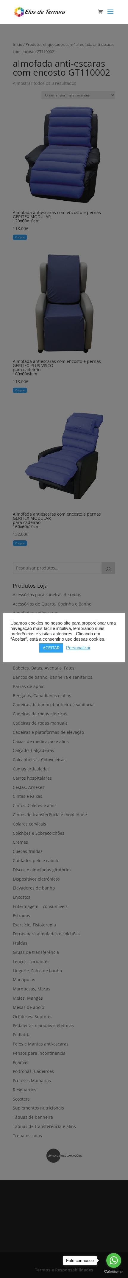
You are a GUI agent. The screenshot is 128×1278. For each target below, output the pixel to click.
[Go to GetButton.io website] (113, 1272)
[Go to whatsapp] (113, 1260)
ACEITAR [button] (51, 648)
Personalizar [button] (78, 647)
